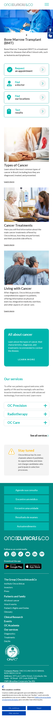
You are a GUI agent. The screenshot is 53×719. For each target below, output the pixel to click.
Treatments (9, 637)
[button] (26, 35)
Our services (11, 629)
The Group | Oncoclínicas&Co (20, 579)
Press (6, 591)
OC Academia (11, 625)
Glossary (8, 611)
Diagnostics (9, 633)
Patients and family (15, 596)
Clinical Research (13, 617)
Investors (8, 587)
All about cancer (11, 600)
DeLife (7, 641)
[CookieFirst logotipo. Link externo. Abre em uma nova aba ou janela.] (3, 686)
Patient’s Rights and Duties (16, 608)
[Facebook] (6, 554)
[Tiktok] (20, 554)
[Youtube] (27, 554)
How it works (10, 604)
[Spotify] (41, 554)
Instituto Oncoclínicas (14, 583)
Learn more (9, 182)
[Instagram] (13, 554)
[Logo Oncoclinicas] (18, 4)
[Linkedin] (34, 554)
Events (8, 621)
